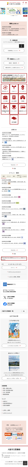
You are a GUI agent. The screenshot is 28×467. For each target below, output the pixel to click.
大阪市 (4, 401)
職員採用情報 (6, 394)
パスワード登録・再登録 (14, 276)
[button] (11, 15)
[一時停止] (25, 16)
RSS (15, 168)
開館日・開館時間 (13, 63)
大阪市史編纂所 (6, 405)
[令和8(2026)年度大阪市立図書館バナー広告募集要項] (19, 438)
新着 (4, 176)
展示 (14, 176)
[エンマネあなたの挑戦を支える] (8, 434)
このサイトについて (7, 413)
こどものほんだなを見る (12, 345)
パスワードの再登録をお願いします (10, 34)
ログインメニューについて (14, 271)
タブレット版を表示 (18, 461)
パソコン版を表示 (9, 461)
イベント (9, 176)
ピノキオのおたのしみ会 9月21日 (10, 197)
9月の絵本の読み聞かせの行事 (8, 202)
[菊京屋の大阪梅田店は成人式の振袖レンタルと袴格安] (20, 434)
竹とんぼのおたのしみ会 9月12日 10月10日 (12, 243)
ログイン (13, 267)
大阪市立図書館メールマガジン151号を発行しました (14, 147)
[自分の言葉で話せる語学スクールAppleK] (9, 438)
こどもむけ (24, 176)
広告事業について (14, 425)
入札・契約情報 (6, 392)
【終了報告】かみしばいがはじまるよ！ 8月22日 (13, 229)
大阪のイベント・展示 (19, 176)
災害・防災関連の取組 (8, 390)
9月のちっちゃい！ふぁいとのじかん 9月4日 (12, 208)
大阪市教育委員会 (7, 403)
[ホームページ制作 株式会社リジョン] (14, 434)
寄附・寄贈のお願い (7, 388)
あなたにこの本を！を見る (13, 378)
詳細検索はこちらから (13, 50)
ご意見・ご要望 (6, 410)
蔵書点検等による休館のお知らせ (12, 67)
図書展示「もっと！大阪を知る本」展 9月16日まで (14, 222)
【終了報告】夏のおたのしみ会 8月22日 (11, 237)
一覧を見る (12, 165)
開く (24, 311)
